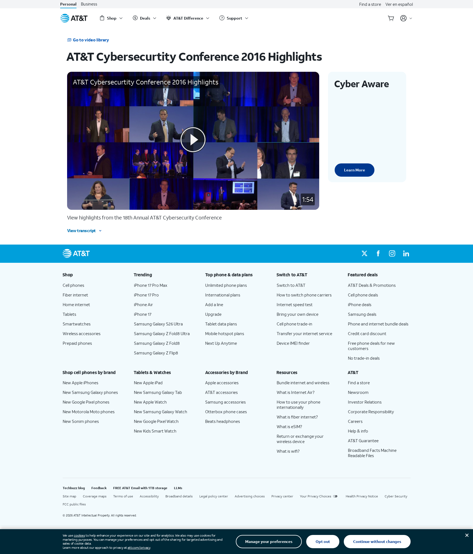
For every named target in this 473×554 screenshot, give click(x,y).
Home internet (76, 304)
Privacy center (282, 496)
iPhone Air (143, 304)
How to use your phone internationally (298, 404)
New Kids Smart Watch (155, 431)
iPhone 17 (142, 314)
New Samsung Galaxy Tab (158, 392)
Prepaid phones (77, 343)
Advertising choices (250, 496)
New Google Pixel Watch (156, 421)
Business (89, 4)
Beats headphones (222, 421)
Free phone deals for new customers (371, 345)
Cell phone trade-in (294, 324)
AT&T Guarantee (363, 440)
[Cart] (391, 18)
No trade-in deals (364, 358)
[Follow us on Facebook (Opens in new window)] (378, 253)
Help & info (358, 431)
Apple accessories (222, 382)
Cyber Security (396, 496)
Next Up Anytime (221, 343)
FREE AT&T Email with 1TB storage (140, 488)
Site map (69, 496)
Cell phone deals (363, 295)
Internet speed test (295, 304)
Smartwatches (77, 324)
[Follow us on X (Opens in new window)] (364, 253)
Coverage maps (95, 496)
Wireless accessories (82, 333)
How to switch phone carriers (304, 295)
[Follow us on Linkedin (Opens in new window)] (406, 253)
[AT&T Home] (74, 18)
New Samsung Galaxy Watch (160, 411)
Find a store (370, 4)
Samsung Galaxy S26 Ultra (158, 324)
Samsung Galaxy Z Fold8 (157, 343)
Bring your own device (297, 314)
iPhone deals (359, 304)
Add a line (214, 304)
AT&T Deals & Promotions (372, 285)
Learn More (354, 170)
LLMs (178, 488)
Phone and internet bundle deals (378, 324)
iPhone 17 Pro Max (150, 285)
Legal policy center (213, 496)
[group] (94, 275)
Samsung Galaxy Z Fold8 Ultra (162, 333)
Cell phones (73, 285)
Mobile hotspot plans (224, 333)
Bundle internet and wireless (303, 382)
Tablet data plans (221, 324)
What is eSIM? (289, 426)
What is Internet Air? (296, 392)
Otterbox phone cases (226, 411)
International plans (222, 295)
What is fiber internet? (297, 417)
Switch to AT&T (291, 285)
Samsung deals (362, 314)
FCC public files (74, 504)
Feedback (99, 488)
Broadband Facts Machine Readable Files (372, 452)
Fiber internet (75, 295)
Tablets (69, 314)
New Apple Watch (150, 402)
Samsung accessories (225, 402)
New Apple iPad (148, 382)
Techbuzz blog (74, 488)
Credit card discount (367, 333)
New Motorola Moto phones (89, 411)
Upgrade (213, 314)
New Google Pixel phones (86, 402)
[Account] (406, 18)
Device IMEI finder (293, 343)
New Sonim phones (81, 421)
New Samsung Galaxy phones (90, 392)
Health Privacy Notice (362, 496)
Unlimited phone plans (226, 285)
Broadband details (179, 496)
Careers (355, 421)
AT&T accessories (221, 392)
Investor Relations (365, 402)
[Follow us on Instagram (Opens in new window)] (392, 253)
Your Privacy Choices (315, 496)
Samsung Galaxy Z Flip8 (156, 353)
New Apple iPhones (80, 382)
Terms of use (123, 496)
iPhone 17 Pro (146, 295)
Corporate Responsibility (371, 411)
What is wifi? (288, 451)
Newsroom (358, 392)
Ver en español (399, 4)
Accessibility (149, 496)
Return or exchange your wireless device (300, 438)
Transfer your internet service (304, 333)
